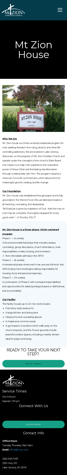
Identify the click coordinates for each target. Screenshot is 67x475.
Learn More (33, 424)
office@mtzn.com (19, 449)
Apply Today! (33, 363)
